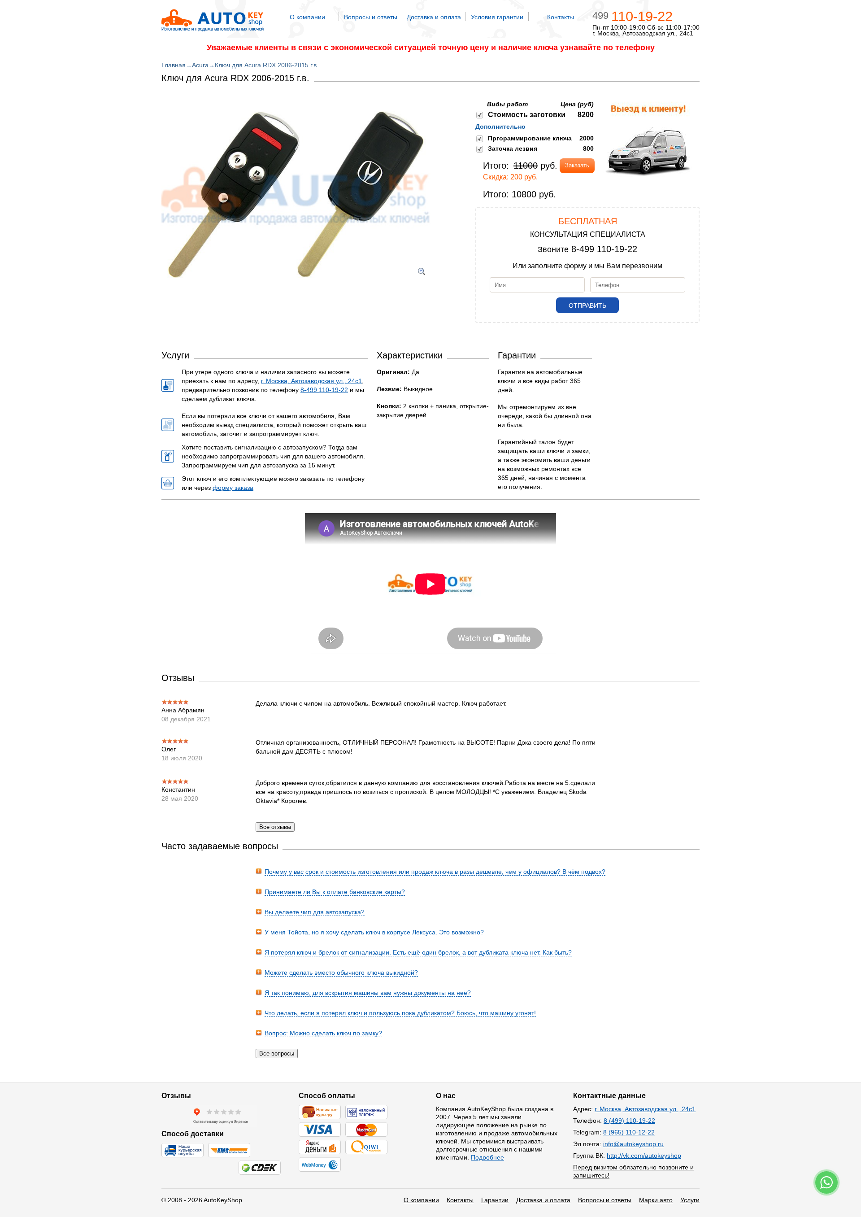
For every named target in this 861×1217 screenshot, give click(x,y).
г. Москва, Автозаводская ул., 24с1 (311, 380)
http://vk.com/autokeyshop (644, 1155)
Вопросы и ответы (370, 17)
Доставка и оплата (434, 17)
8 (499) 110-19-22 (629, 1120)
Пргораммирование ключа (530, 138)
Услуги (690, 1200)
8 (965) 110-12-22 (629, 1132)
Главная (173, 65)
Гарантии (495, 1200)
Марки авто (656, 1200)
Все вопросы (276, 1053)
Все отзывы (275, 827)
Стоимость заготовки (526, 114)
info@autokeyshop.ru (633, 1143)
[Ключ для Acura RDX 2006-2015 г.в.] (295, 289)
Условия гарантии (497, 17)
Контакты (560, 17)
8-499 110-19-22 (604, 249)
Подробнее (487, 1157)
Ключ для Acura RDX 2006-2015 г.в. (266, 65)
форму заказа (233, 487)
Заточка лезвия (512, 148)
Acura (200, 65)
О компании (307, 17)
